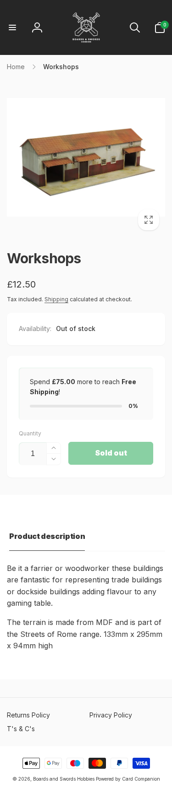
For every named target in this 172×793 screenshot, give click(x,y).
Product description (47, 536)
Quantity (30, 433)
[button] (12, 27)
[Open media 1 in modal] (86, 157)
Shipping (56, 299)
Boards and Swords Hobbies (63, 779)
